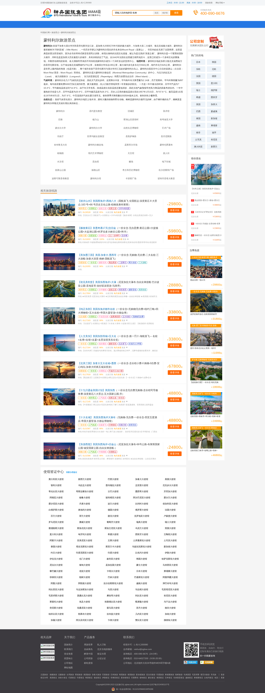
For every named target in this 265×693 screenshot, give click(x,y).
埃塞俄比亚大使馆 (113, 601)
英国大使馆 (170, 528)
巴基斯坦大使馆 (141, 577)
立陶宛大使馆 (170, 534)
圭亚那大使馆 (141, 485)
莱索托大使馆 (56, 601)
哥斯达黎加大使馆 (84, 491)
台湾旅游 (70, 675)
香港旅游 (78, 675)
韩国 (214, 62)
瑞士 (198, 90)
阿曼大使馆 (56, 583)
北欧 (214, 69)
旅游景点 (55, 32)
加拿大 (214, 104)
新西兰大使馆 (84, 479)
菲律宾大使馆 (56, 577)
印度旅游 (160, 675)
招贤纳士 (68, 658)
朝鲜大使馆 (84, 577)
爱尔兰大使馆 (170, 497)
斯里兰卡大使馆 (113, 546)
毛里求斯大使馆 (56, 595)
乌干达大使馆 (170, 601)
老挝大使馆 (84, 571)
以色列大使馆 (141, 552)
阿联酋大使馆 (84, 583)
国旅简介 (68, 644)
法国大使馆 (170, 510)
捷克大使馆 (113, 516)
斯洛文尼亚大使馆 (113, 528)
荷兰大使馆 (84, 516)
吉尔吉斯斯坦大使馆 (113, 583)
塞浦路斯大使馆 (56, 528)
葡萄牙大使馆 (113, 522)
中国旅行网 (45, 32)
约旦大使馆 (56, 552)
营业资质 (68, 654)
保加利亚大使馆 (170, 503)
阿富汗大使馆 (56, 540)
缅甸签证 (143, 678)
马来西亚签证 (178, 678)
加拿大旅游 (96, 675)
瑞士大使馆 (170, 522)
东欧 (198, 69)
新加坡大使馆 (170, 546)
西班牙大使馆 (141, 534)
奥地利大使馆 (84, 510)
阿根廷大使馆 (56, 497)
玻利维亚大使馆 (113, 497)
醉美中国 (88, 654)
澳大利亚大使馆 (56, 479)
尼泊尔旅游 (150, 675)
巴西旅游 (105, 675)
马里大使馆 (113, 589)
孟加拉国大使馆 (113, 565)
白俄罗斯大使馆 (56, 510)
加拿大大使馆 (141, 479)
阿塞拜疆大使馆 (170, 577)
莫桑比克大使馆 (84, 595)
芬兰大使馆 (56, 516)
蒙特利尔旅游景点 (68, 32)
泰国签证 (160, 678)
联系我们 (68, 649)
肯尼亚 (214, 139)
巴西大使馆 (113, 479)
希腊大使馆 (113, 534)
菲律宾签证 (115, 678)
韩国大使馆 (141, 559)
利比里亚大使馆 (56, 589)
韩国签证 (89, 678)
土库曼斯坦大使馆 (141, 540)
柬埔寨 (214, 125)
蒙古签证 (151, 678)
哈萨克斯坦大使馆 (170, 559)
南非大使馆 (170, 608)
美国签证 (53, 678)
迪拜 (214, 132)
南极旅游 (53, 675)
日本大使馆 (141, 571)
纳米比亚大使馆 (56, 614)
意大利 (214, 83)
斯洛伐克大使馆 (84, 528)
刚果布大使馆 (84, 614)
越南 (198, 125)
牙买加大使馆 (170, 491)
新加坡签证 (125, 678)
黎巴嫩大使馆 (56, 571)
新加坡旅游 (140, 675)
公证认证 (101, 658)
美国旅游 (87, 675)
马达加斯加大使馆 (84, 589)
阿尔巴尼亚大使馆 (141, 497)
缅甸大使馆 (84, 565)
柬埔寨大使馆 (170, 571)
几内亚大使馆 (141, 614)
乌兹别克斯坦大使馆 (141, 546)
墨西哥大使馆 (141, 491)
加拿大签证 (62, 678)
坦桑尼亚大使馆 (84, 608)
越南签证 (189, 678)
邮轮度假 (88, 663)
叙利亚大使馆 (113, 559)
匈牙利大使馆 (84, 534)
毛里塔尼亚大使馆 (170, 589)
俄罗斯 (165, 13)
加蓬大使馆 (56, 620)
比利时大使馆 (141, 503)
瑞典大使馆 (141, 522)
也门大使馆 (84, 559)
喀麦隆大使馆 (141, 601)
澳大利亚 (198, 146)
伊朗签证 (105, 678)
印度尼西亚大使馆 (84, 552)
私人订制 (101, 644)
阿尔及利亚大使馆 (84, 620)
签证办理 (101, 654)
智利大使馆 (56, 485)
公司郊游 (88, 658)
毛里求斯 (195, 675)
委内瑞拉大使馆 (113, 485)
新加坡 (214, 118)
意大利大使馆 (56, 534)
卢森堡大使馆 (170, 516)
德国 (214, 76)
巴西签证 (72, 678)
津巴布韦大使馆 (170, 583)
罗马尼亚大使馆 (56, 522)
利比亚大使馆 (141, 595)
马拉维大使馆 (141, 589)
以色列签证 (208, 678)
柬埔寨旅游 (169, 675)
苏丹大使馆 (141, 608)
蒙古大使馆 (141, 565)
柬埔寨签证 (198, 678)
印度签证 (80, 678)
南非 (198, 132)
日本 (198, 62)
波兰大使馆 (113, 503)
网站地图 (68, 667)
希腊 (198, 97)
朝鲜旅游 (178, 675)
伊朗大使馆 (170, 552)
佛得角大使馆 (170, 620)
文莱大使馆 (113, 540)
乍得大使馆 (113, 620)
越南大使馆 (141, 583)
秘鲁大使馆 (84, 497)
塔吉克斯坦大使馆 (84, 546)
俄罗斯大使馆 (141, 510)
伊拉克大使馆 (56, 559)
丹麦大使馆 (84, 503)
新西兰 (214, 146)
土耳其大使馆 (170, 540)
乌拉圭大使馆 (84, 485)
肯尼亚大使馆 (170, 595)
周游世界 (88, 644)
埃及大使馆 (84, 601)
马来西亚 (187, 675)
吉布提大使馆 (113, 614)
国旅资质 (209, 3)
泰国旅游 (131, 675)
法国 (198, 76)
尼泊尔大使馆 (56, 565)
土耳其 (198, 139)
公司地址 (68, 663)
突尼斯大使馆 (56, 608)
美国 (156, 13)
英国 (198, 83)
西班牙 (214, 97)
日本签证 (168, 678)
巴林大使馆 (113, 577)
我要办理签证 (71, 472)
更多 (123, 212)
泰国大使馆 (56, 546)
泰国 (198, 118)
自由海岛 (88, 649)
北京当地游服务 (104, 649)
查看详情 (174, 210)
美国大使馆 (170, 479)
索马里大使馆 (113, 608)
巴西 (198, 111)
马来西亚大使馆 (170, 565)
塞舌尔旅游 (205, 675)
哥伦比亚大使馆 (56, 491)
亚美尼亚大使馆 (84, 540)
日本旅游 (114, 675)
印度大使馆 (113, 552)
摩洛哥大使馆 (113, 595)
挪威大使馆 (84, 522)
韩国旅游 (122, 675)
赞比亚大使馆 (141, 620)
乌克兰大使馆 (141, 528)
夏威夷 (214, 111)
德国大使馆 (113, 510)
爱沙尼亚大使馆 (56, 503)
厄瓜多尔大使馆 (170, 485)
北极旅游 (61, 675)
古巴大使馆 (113, 491)
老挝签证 (97, 678)
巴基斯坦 (134, 678)
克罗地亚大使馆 (141, 516)
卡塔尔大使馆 (113, 571)
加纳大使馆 (170, 614)
